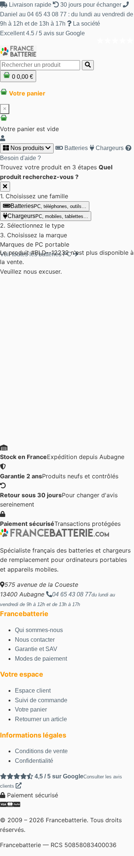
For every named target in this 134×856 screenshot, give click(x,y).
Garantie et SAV (36, 649)
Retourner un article (41, 719)
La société (85, 23)
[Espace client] (2, 138)
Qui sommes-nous (39, 630)
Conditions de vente (41, 751)
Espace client (33, 690)
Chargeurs (109, 148)
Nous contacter (35, 640)
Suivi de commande (41, 700)
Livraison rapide (30, 4)
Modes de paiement (41, 658)
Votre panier (31, 709)
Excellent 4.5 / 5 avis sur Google (42, 33)
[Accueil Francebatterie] (54, 535)
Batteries (75, 148)
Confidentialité (34, 761)
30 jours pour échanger (91, 4)
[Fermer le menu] (5, 187)
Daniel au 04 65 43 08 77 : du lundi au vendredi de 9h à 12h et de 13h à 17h (66, 19)
